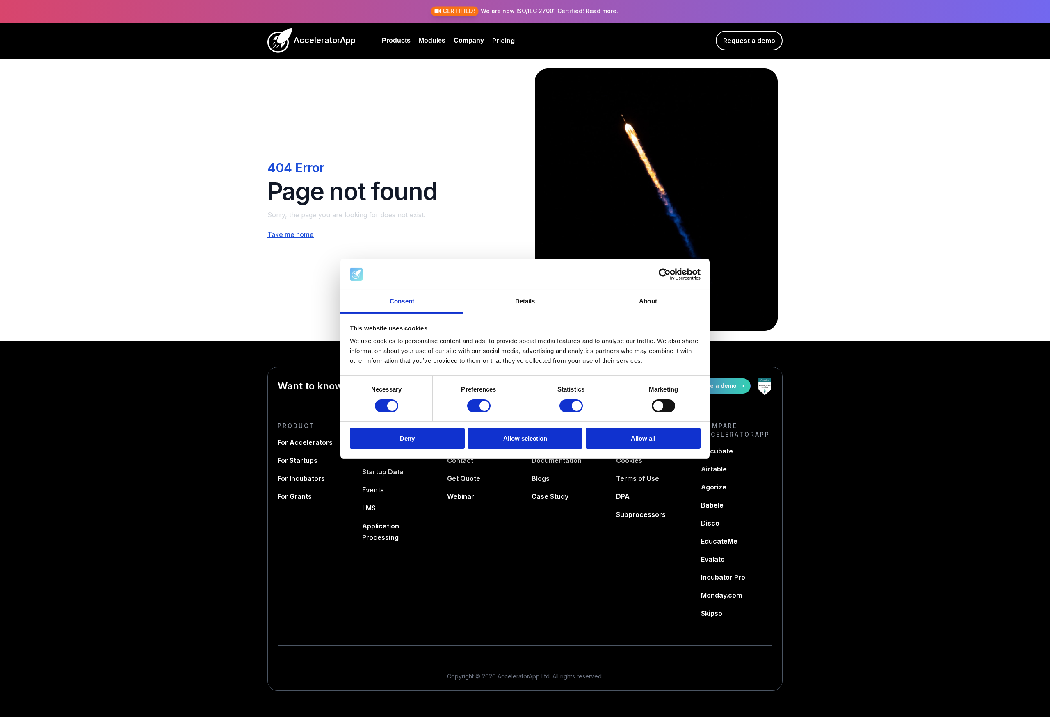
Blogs (541, 478)
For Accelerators (305, 442)
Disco (710, 523)
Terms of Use (637, 478)
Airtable (714, 469)
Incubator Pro (723, 577)
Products (396, 40)
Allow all (643, 438)
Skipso (711, 613)
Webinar (460, 496)
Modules (432, 40)
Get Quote (463, 478)
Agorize (713, 487)
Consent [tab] (402, 301)
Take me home (290, 234)
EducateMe (719, 541)
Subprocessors (641, 514)
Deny (407, 438)
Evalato (713, 559)
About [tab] (648, 301)
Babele (712, 505)
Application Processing (380, 532)
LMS (369, 508)
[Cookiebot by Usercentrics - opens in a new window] (665, 274)
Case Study (550, 496)
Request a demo (749, 40)
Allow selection (525, 438)
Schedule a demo (711, 385)
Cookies (629, 460)
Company (469, 40)
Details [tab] (525, 301)
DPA (623, 496)
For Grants (295, 496)
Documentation (557, 460)
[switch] (479, 405)
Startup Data (383, 472)
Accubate (717, 451)
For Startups (297, 460)
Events (373, 490)
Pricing (503, 40)
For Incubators (301, 478)
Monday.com (721, 595)
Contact (460, 460)
